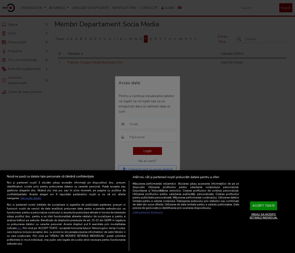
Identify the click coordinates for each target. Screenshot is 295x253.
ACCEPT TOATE (263, 206)
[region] (147, 211)
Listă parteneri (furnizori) (148, 212)
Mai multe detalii (31, 198)
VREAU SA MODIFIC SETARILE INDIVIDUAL (264, 216)
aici (19, 228)
